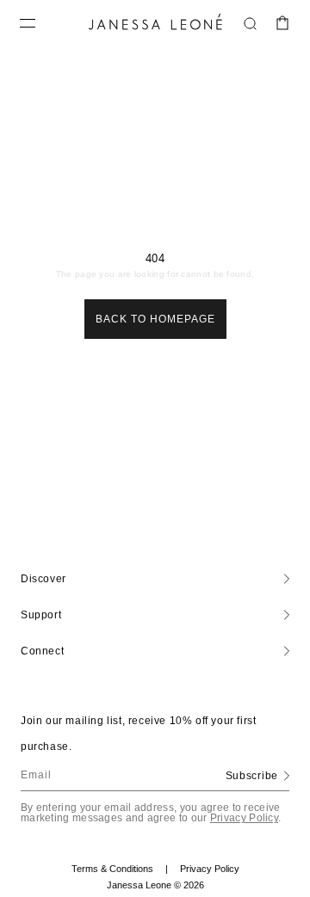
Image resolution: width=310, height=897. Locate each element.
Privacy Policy (244, 818)
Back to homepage (155, 319)
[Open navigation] (27, 23)
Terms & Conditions (119, 869)
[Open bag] (282, 23)
